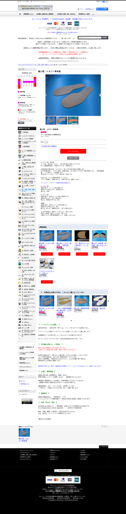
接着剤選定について (25, 363)
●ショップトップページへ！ (26, 450)
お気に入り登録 (73, 158)
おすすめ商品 (83, 458)
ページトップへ (104, 446)
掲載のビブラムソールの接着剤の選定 (27, 358)
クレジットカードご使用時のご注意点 (27, 353)
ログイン (81, 9)
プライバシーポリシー (26, 366)
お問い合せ (83, 452)
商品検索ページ (24, 370)
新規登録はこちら (90, 9)
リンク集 (82, 450)
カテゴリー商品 (84, 456)
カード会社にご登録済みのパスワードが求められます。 (64, 32)
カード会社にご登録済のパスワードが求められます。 (63, 491)
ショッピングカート (24, 452)
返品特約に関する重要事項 (49, 146)
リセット (105, 426)
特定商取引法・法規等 (25, 456)
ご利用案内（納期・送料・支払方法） (28, 454)
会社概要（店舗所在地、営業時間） (27, 347)
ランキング (52, 452)
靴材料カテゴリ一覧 (54, 450)
